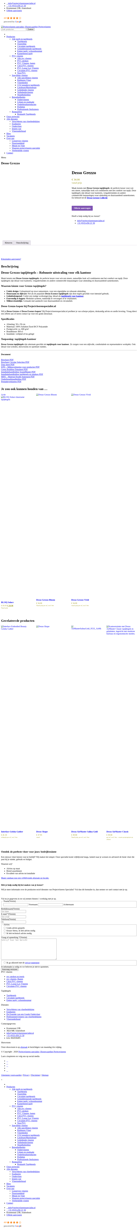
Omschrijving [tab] (22, 243)
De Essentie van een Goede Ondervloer (23, 1014)
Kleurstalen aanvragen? (11, 259)
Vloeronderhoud (13, 1019)
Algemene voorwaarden (11, 1075)
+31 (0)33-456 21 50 (17, 6)
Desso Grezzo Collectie (97, 198)
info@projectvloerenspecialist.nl (21, 3)
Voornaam (33, 904)
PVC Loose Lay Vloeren (17, 984)
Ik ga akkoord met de (22, 963)
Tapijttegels (11, 995)
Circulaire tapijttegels (15, 998)
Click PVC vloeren (14, 981)
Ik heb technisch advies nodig (19, 933)
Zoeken (30, 29)
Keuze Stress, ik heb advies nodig (20, 930)
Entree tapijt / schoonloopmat (18, 1000)
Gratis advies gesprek (15, 928)
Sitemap (45, 1075)
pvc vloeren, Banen (14, 979)
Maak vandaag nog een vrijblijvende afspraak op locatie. (25, 878)
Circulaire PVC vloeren (16, 986)
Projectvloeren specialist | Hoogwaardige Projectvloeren (42, 1052)
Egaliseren (10, 1012)
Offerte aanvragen (14, 10)
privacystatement (32, 963)
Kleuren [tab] (8, 243)
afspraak (23, 1047)
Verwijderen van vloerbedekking (20, 1009)
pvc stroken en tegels (15, 976)
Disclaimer (35, 1075)
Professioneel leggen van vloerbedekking (23, 1017)
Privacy (26, 1075)
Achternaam (68, 904)
